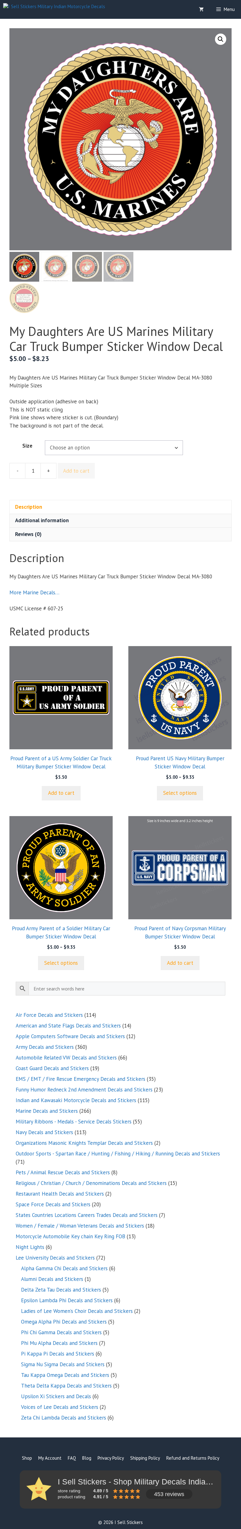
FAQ (72, 1458)
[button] (220, 39)
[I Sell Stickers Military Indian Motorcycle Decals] (54, 9)
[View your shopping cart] (201, 9)
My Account (50, 1458)
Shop (27, 1458)
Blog (86, 1458)
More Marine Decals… (34, 592)
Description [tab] (28, 506)
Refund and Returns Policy (192, 1458)
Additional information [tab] (42, 520)
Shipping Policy (145, 1458)
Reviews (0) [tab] (28, 534)
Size (27, 445)
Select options (180, 792)
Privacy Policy (111, 1458)
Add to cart (76, 470)
